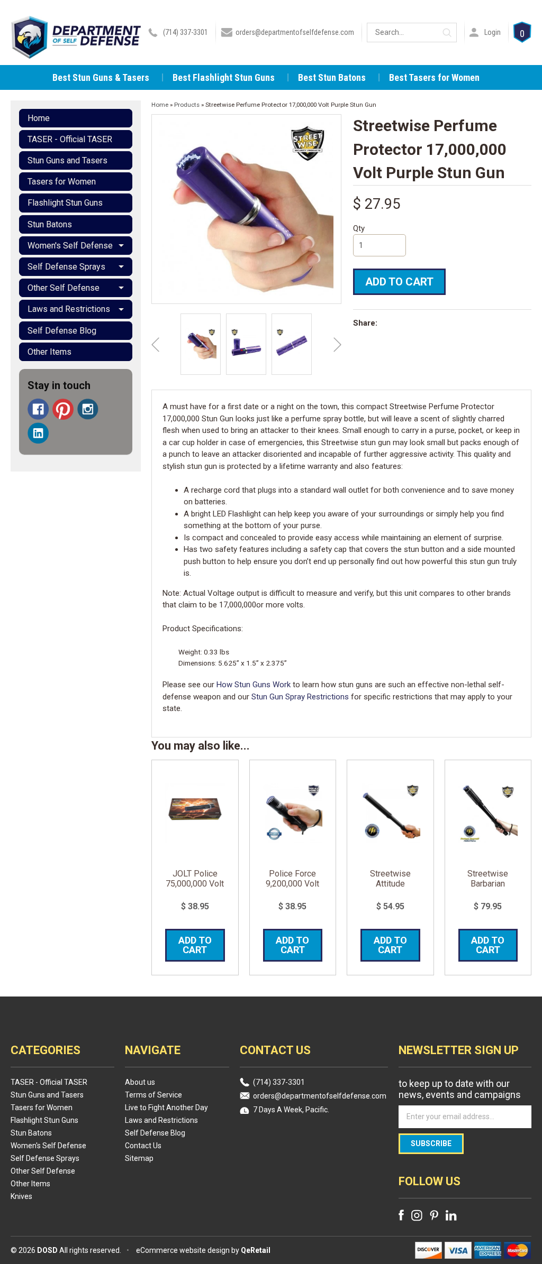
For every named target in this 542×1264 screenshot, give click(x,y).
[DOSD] (76, 44)
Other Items (49, 352)
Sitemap (139, 1158)
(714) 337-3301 (185, 32)
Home (39, 118)
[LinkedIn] (38, 433)
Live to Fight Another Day (166, 1107)
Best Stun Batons (332, 77)
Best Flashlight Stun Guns (224, 77)
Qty (359, 228)
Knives (21, 1196)
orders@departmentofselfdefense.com (295, 32)
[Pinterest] (63, 409)
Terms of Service (153, 1095)
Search (447, 32)
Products (187, 104)
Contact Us (143, 1145)
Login (492, 32)
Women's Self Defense (70, 246)
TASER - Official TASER (70, 139)
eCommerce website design (182, 1250)
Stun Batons (50, 224)
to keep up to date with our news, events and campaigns (460, 1089)
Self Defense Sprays (66, 267)
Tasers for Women (62, 182)
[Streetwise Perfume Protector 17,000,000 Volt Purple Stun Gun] (200, 344)
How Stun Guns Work (253, 684)
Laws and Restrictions (69, 309)
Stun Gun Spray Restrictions (300, 697)
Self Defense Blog (62, 331)
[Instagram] (87, 409)
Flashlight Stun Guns (65, 203)
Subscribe (431, 1143)
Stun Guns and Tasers (67, 160)
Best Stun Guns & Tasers (100, 77)
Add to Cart (399, 281)
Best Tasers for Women (434, 77)
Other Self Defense (64, 288)
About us (140, 1082)
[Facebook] (38, 409)
